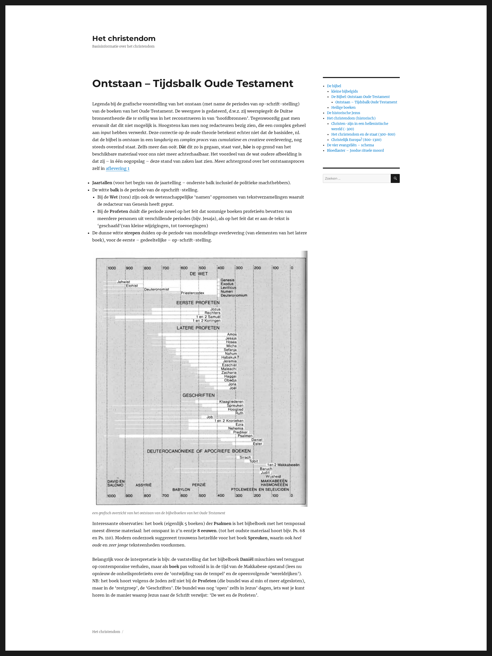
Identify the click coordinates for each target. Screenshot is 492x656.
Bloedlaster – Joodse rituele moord (355, 150)
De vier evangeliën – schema (350, 145)
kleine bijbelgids (344, 91)
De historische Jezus (343, 113)
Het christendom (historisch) (351, 118)
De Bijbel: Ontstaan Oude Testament (360, 97)
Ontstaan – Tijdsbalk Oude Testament (366, 102)
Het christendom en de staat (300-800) (363, 134)
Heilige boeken (343, 107)
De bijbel (334, 86)
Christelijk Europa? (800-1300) (356, 140)
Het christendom (124, 38)
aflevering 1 (117, 168)
